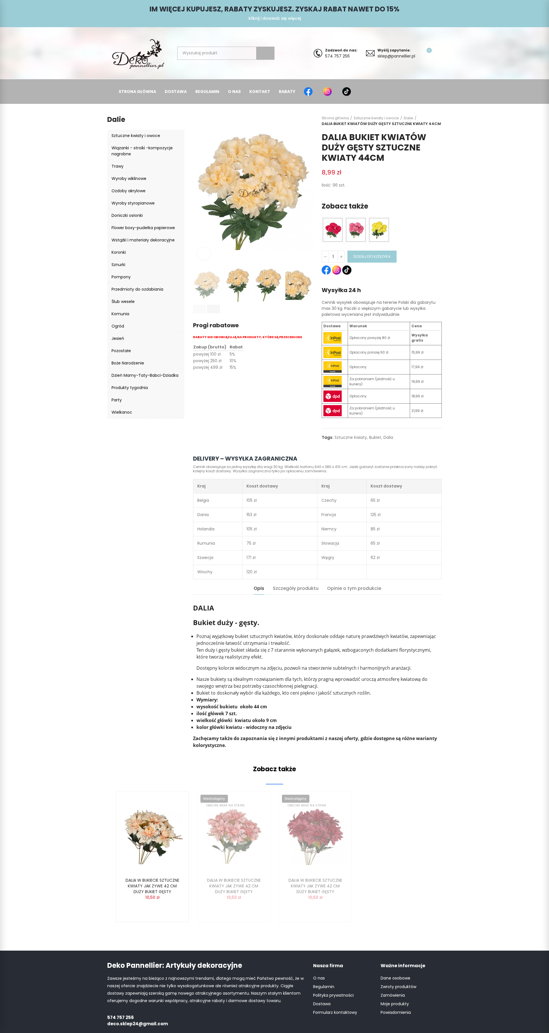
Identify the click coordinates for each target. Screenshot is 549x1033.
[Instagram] (328, 91)
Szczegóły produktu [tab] (296, 588)
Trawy (118, 166)
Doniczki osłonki (127, 215)
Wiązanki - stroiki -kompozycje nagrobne (142, 151)
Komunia (120, 314)
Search (265, 53)
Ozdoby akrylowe (129, 191)
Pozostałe (121, 351)
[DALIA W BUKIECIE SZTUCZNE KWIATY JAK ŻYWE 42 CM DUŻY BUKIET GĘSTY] (152, 835)
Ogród (118, 326)
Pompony (121, 277)
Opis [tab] (259, 588)
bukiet (375, 437)
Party (117, 400)
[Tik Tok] (347, 91)
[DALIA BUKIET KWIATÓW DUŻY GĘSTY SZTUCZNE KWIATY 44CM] (333, 230)
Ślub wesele (123, 301)
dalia (388, 437)
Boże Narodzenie (128, 363)
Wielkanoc (122, 412)
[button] (199, 309)
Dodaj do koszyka (372, 256)
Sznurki (118, 264)
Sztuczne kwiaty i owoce (136, 135)
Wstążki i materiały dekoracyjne (143, 240)
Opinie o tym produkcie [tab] (354, 588)
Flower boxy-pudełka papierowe (143, 228)
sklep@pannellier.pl (396, 53)
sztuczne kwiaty (351, 437)
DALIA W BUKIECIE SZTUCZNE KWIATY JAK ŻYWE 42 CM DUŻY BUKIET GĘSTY (152, 886)
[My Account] (439, 53)
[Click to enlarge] (203, 253)
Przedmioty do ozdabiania (137, 289)
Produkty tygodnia (130, 387)
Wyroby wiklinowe (129, 178)
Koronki (119, 252)
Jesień (118, 338)
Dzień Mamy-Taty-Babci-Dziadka (145, 375)
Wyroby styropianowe (133, 203)
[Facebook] (309, 91)
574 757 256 (341, 53)
